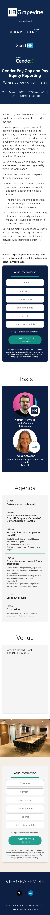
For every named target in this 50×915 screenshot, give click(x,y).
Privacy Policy (33, 909)
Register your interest (25, 339)
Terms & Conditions (19, 909)
